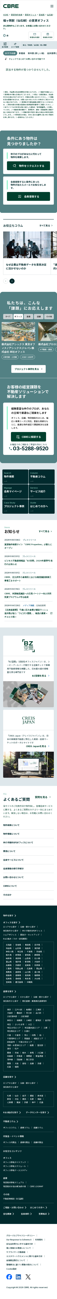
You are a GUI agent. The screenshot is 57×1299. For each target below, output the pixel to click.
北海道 (9, 944)
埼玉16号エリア (14, 1027)
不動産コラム (9, 1121)
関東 (9, 1052)
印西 (34, 1035)
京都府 (18, 965)
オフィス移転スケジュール (14, 1166)
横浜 (24, 1099)
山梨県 (28, 958)
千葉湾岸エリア (13, 1038)
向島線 (10, 1056)
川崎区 (29, 1020)
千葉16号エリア (25, 1041)
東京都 (37, 948)
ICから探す (25, 996)
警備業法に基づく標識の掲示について (22, 1264)
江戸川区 (18, 1009)
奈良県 (37, 965)
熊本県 (28, 978)
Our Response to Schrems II (18, 1239)
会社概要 (7, 1213)
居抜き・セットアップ (29, 934)
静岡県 (37, 954)
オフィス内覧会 (9, 1142)
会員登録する (31, 196)
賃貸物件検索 (16, 14)
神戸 (34, 1102)
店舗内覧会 (38, 1142)
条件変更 (5, 47)
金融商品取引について (15, 1260)
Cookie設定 (11, 1268)
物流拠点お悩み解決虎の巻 (14, 1186)
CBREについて (10, 885)
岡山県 (39, 968)
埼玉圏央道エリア (32, 1027)
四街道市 (11, 1041)
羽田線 (19, 1059)
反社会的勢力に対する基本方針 (19, 1243)
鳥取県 (9, 971)
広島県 (29, 968)
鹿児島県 (19, 982)
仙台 (17, 1095)
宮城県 (41, 14)
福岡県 (37, 975)
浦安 (9, 1048)
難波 (18, 1102)
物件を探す (8, 915)
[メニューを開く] (52, 6)
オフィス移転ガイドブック (14, 1162)
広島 (9, 1066)
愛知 (24, 1063)
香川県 (37, 971)
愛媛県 (18, 975)
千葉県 (29, 951)
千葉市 (17, 1035)
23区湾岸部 (12, 1016)
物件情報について (11, 833)
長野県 (18, 958)
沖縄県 (29, 982)
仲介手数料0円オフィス (32, 930)
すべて (8, 316)
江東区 (38, 1009)
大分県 (37, 978)
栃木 (24, 1052)
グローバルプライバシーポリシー (20, 1235)
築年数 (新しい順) (36, 53)
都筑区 (38, 1020)
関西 (9, 1063)
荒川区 (29, 1012)
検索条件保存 (47, 37)
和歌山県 (19, 968)
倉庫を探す (8, 991)
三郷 (45, 1027)
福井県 (18, 961)
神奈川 (10, 1020)
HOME (5, 14)
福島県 (28, 948)
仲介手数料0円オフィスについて (18, 842)
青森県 (28, 944)
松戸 (17, 1048)
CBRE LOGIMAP (36, 1186)
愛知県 (28, 954)
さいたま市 (19, 1024)
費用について (9, 851)
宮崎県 (9, 982)
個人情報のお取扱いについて (18, 1248)
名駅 (32, 1099)
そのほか (7, 894)
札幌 (9, 1095)
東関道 (29, 1056)
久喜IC (27, 1031)
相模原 (19, 1020)
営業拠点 (43, 1213)
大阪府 (37, 961)
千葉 (9, 1035)
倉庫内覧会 (25, 1142)
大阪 (17, 1063)
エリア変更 (15, 47)
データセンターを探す (36, 1112)
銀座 (32, 1095)
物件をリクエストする (31, 166)
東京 (9, 1009)
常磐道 (27, 1038)
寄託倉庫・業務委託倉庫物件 (34, 1001)
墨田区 (19, 1012)
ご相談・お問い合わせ (13, 1207)
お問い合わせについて (13, 877)
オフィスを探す (10, 922)
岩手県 (37, 944)
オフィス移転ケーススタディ (15, 1170)
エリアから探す (9, 926)
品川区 (38, 1012)
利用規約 (39, 1239)
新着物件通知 (34, 37)
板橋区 (29, 1009)
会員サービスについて (13, 859)
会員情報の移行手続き (13, 868)
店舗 (39, 316)
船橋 (32, 1045)
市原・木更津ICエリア (16, 1045)
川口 (30, 1024)
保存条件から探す (10, 930)
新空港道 (39, 1056)
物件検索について (11, 825)
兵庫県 (9, 965)
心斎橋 (10, 1102)
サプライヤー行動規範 (15, 1252)
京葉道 (19, 1056)
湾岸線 (10, 1059)
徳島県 (9, 975)
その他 (49, 316)
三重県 (9, 968)
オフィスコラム (9, 1127)
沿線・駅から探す (27, 926)
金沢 (24, 1095)
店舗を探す (8, 1076)
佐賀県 (9, 978)
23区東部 (25, 1016)
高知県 (28, 975)
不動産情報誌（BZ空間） (14, 1198)
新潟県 (28, 961)
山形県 (18, 948)
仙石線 (50, 14)
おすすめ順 (10, 53)
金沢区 (48, 1020)
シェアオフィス (9, 934)
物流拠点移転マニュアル (13, 1182)
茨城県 (39, 951)
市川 (26, 1035)
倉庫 (28, 316)
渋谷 (17, 1099)
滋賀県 (28, 965)
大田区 (10, 1012)
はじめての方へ (37, 1207)
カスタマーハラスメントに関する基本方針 (24, 1256)
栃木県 (9, 954)
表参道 (40, 1095)
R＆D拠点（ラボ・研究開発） (15, 938)
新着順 (22, 53)
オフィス (18, 316)
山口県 (28, 971)
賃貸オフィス (30, 14)
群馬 (32, 1052)
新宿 (9, 1099)
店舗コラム (38, 1127)
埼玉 (9, 1024)
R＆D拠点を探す (10, 1112)
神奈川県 (9, 951)
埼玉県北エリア (13, 1031)
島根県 (18, 971)
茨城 (17, 1052)
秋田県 (9, 948)
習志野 (40, 1045)
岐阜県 (9, 958)
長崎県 (18, 978)
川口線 (40, 1052)
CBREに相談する (31, 437)
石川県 (37, 958)
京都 (39, 1063)
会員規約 (25, 1213)
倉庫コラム (25, 1127)
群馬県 (18, 954)
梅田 (39, 1099)
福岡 (17, 1066)
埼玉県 (20, 951)
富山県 (9, 961)
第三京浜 (30, 1059)
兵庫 (32, 1063)
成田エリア (38, 1038)
